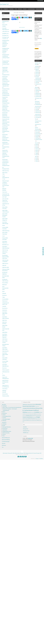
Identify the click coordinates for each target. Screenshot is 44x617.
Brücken (36, 67)
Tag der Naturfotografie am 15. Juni (5, 177)
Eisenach (37, 132)
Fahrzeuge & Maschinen (6, 426)
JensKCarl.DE (30, 438)
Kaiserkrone (4, 295)
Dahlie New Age (5, 249)
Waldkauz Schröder (34, 420)
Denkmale (37, 72)
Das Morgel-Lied (5, 35)
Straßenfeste (37, 110)
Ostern (36, 109)
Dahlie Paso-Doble (5, 267)
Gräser (36, 91)
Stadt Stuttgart (34, 417)
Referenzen (4, 445)
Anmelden (25, 426)
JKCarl (37, 410)
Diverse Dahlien (5, 282)
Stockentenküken (5, 299)
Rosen (3, 291)
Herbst (28, 408)
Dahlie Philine (4, 332)
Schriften (4, 414)
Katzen (36, 145)
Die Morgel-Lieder (38, 98)
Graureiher (4, 306)
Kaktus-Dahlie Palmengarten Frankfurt (4, 215)
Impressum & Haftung (6, 439)
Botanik (36, 87)
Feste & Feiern (37, 106)
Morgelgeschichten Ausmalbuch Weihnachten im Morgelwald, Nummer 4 (5, 43)
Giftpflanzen (37, 90)
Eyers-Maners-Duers (37, 406)
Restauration (4, 413)
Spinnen (36, 150)
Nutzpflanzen (37, 94)
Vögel (36, 153)
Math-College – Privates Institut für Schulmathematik (12, 407)
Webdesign (4, 420)
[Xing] (43, 0)
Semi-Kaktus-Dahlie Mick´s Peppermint (4, 336)
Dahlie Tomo (4, 320)
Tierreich (36, 142)
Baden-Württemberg (33, 404)
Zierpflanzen (37, 96)
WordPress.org (25, 432)
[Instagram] (39, 0)
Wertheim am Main (5, 395)
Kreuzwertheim (38, 133)
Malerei (3, 411)
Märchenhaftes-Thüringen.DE (7, 453)
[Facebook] (38, 0)
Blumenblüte (38, 404)
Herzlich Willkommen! (6, 437)
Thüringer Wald (24, 420)
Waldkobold (38, 420)
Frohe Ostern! (4, 192)
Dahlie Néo (4, 265)
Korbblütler (37, 412)
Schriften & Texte (38, 124)
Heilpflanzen (37, 93)
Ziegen (36, 154)
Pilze (36, 119)
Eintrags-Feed (25, 428)
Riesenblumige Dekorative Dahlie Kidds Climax (5, 257)
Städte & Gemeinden (5, 432)
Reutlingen (37, 135)
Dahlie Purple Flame (5, 230)
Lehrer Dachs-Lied (5, 31)
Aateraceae (25, 404)
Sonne (36, 159)
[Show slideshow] (22, 27)
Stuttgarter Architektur (25, 418)
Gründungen (4, 405)
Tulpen (3, 297)
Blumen (36, 88)
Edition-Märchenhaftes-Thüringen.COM (19, 453)
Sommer (24, 417)
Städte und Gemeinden (31, 418)
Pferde (36, 147)
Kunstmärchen (40, 412)
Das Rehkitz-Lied (5, 33)
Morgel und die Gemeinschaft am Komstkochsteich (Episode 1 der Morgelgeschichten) (5, 162)
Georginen (25, 408)
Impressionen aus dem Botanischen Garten (5, 382)
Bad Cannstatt (37, 130)
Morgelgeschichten (29, 415)
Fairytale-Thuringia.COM (37, 453)
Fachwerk (37, 73)
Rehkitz (35, 415)
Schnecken (37, 148)
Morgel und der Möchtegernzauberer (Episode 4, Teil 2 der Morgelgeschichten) (5, 86)
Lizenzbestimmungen (5, 441)
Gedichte (4, 417)
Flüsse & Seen (37, 115)
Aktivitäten (4, 404)
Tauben (36, 151)
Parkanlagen (37, 79)
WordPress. (41, 458)
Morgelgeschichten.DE (29, 453)
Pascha (3, 225)
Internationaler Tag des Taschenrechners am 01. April (5, 195)
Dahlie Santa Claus (5, 170)
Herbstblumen (32, 408)
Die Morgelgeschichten (7, 416)
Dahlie (30, 406)
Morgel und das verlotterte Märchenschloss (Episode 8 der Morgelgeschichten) (5, 100)
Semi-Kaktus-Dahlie (38, 415)
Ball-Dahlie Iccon (5, 244)
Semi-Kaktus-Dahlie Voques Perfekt (4, 313)
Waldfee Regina (30, 420)
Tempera (37, 458)
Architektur (37, 66)
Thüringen (36, 418)
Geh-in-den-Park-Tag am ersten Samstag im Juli (5, 200)
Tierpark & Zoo (38, 81)
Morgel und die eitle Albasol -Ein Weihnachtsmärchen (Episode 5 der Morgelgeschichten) (5, 122)
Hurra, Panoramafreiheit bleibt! (5, 288)
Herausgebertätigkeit (6, 419)
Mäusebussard (4, 300)
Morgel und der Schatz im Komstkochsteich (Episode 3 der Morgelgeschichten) (5, 137)
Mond (36, 158)
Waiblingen (37, 138)
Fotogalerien (4, 422)
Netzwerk (3, 443)
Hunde (36, 144)
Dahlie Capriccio (5, 263)
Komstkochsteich (29, 412)
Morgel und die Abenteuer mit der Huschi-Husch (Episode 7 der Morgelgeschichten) (5, 107)
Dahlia (27, 406)
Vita (2, 447)
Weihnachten (37, 112)
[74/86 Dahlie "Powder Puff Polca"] (22, 24)
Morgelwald (33, 415)
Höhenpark (38, 408)
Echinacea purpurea (5, 369)
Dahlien (33, 406)
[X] (41, 0)
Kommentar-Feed (26, 430)
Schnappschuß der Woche (6, 431)
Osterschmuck (4, 388)
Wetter (36, 156)
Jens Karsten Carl (4, 4)
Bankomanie (4, 284)
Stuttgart (36, 136)
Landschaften (37, 114)
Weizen (3, 375)
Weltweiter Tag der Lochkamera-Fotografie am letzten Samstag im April (5, 183)
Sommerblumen (29, 417)
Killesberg (25, 412)
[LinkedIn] (40, 0)
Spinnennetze (4, 310)
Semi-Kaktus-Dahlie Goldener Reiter (5, 354)
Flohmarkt (4, 293)
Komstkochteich (32, 412)
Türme (36, 82)
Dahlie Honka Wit (5, 351)
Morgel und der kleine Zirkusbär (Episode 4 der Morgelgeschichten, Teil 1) (5, 129)
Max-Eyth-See (4, 308)
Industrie (37, 75)
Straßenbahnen (38, 104)
